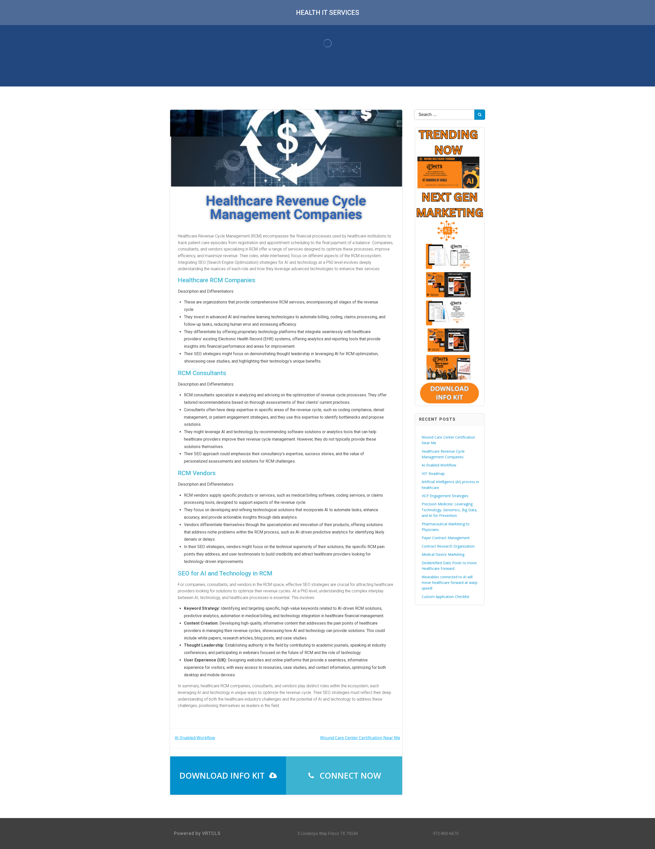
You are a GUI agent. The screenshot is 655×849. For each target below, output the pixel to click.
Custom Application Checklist (446, 596)
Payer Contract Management (446, 537)
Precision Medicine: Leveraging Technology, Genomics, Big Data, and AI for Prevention (449, 510)
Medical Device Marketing (443, 554)
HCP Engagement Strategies (445, 495)
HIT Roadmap (433, 473)
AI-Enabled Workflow (439, 465)
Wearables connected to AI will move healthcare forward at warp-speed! (450, 582)
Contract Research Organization (448, 546)
